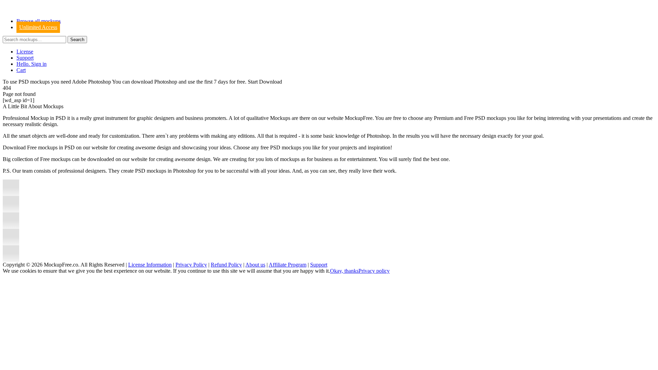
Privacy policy (374, 271)
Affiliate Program (287, 265)
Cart (21, 70)
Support (25, 58)
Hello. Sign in (31, 64)
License (24, 51)
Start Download (265, 82)
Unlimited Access (38, 27)
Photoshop (165, 82)
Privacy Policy (191, 265)
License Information (150, 265)
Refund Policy (226, 265)
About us (255, 265)
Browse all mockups (38, 21)
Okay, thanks (344, 271)
